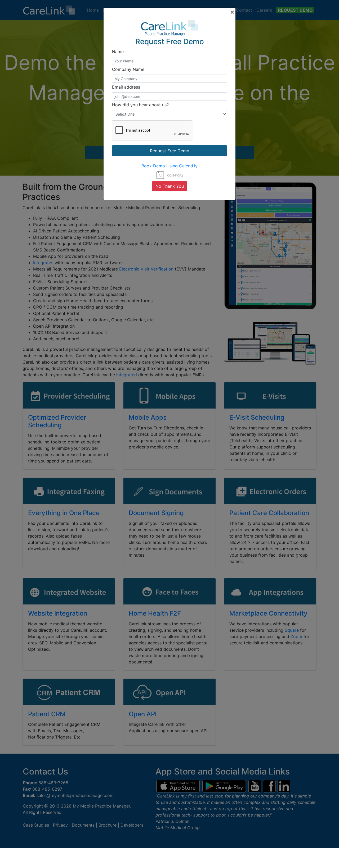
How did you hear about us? (140, 104)
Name (118, 51)
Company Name (128, 69)
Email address (126, 87)
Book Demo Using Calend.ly (169, 165)
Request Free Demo (169, 150)
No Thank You (169, 186)
